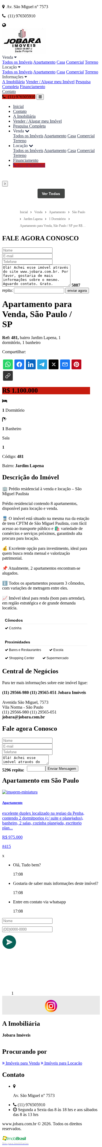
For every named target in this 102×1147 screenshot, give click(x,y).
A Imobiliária (13, 81)
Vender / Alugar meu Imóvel (50, 81)
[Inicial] (24, 52)
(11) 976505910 (31, 165)
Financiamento (32, 86)
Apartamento (44, 62)
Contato (9, 91)
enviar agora (77, 291)
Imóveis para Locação (62, 1063)
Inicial (18, 106)
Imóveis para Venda (22, 1063)
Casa (61, 62)
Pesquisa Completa (29, 126)
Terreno (91, 62)
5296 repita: (13, 770)
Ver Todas (51, 193)
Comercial (75, 62)
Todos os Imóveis (17, 62)
